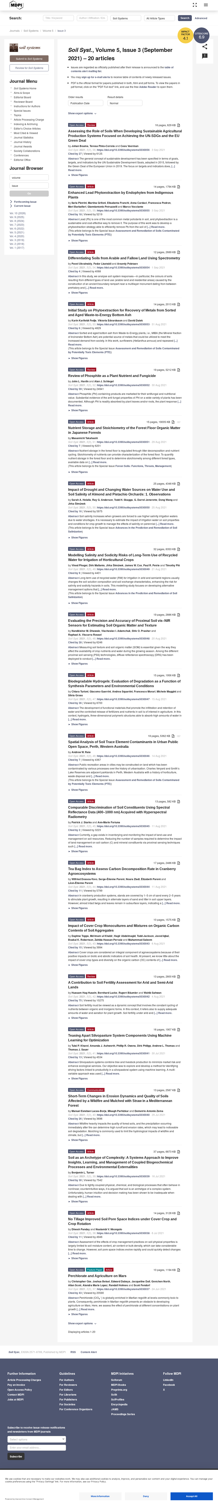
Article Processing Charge (29, 119)
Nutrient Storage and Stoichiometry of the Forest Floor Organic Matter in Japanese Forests (124, 430)
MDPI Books (118, 1385)
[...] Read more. (156, 227)
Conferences (21, 155)
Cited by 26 (75, 1118)
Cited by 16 (75, 511)
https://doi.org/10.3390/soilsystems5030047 (123, 699)
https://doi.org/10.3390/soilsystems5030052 (123, 385)
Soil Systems (31, 30)
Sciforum (116, 1380)
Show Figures (78, 175)
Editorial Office (22, 159)
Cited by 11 (75, 890)
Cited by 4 (74, 271)
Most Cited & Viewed (26, 133)
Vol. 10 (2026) (18, 213)
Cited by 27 (75, 154)
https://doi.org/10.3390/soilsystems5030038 (123, 1233)
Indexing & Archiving (26, 124)
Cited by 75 (75, 1000)
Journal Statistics (23, 137)
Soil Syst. (14, 1352)
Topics (17, 115)
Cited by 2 (74, 830)
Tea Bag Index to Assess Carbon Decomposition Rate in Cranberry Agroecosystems (122, 871)
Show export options (82, 113)
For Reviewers (68, 1385)
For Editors (66, 1390)
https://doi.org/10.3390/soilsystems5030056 (123, 150)
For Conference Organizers (75, 1409)
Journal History (22, 142)
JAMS (114, 1409)
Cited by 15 (75, 947)
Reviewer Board (23, 101)
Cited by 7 (74, 446)
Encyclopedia (119, 1404)
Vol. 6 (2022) (17, 228)
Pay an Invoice (16, 1385)
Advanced (201, 18)
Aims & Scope (22, 92)
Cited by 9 (74, 573)
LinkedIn (168, 1380)
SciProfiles (117, 1399)
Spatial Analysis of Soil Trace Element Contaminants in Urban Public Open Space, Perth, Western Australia (123, 744)
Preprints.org (119, 1390)
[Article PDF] (179, 125)
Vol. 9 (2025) (17, 217)
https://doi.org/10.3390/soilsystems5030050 (123, 507)
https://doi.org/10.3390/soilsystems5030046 (123, 756)
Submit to (29, 58)
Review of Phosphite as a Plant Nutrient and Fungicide (112, 376)
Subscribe (16, 1456)
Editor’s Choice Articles (27, 128)
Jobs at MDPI (15, 1399)
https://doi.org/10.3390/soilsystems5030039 (123, 1176)
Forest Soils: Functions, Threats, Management (143, 466)
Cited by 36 (75, 703)
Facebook (169, 1385)
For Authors (66, 1380)
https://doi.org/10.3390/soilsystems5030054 (123, 267)
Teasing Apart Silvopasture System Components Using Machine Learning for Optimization (120, 1038)
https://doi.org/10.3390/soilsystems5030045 (123, 826)
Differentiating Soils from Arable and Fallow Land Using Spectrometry (124, 258)
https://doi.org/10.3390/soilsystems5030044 (123, 887)
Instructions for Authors (27, 106)
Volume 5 (48, 30)
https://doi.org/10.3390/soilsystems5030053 (123, 324)
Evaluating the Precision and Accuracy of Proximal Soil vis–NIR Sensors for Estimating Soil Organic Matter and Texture (119, 623)
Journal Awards (23, 146)
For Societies (67, 1404)
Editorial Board (22, 97)
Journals (15, 30)
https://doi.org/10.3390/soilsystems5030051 (123, 442)
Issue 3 (61, 30)
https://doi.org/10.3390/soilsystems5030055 (123, 210)
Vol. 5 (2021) (17, 232)
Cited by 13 (75, 1057)
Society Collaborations (27, 151)
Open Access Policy (19, 1390)
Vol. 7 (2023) (17, 224)
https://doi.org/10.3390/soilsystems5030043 (123, 943)
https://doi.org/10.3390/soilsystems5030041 (123, 1053)
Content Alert (89, 1352)
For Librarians (67, 1394)
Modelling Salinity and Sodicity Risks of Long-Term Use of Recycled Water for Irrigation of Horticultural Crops (123, 557)
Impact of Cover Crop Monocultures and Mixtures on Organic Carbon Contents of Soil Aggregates (123, 928)
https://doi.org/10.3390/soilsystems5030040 (123, 1115)
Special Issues (22, 110)
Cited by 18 (75, 214)
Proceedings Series (123, 1414)
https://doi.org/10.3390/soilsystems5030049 (123, 569)
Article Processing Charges (24, 1380)
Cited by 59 (75, 389)
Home (25, 88)
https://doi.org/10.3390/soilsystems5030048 (123, 638)
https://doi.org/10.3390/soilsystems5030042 (123, 996)
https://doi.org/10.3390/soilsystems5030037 (123, 1289)
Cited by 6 (74, 328)
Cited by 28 (75, 642)
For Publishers (68, 1399)
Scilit (114, 1394)
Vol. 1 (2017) (17, 247)
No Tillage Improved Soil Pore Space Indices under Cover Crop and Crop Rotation (122, 1221)
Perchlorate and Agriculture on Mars (97, 1276)
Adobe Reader (148, 87)
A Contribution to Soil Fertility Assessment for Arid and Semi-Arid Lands (120, 985)
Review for (29, 68)
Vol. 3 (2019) (17, 240)
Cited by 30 (75, 1180)
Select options (18, 1439)
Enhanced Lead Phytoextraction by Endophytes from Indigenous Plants (120, 195)
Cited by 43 (75, 1293)
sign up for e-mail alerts (96, 77)
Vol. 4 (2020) (17, 236)
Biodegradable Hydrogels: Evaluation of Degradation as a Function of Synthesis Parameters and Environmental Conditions (124, 683)
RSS (73, 1352)
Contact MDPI (15, 1394)
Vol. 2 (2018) (17, 244)
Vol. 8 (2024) (17, 221)
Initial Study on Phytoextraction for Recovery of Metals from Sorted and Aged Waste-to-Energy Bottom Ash (122, 312)
